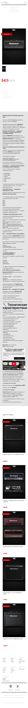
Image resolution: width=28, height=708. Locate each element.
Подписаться (19, 358)
